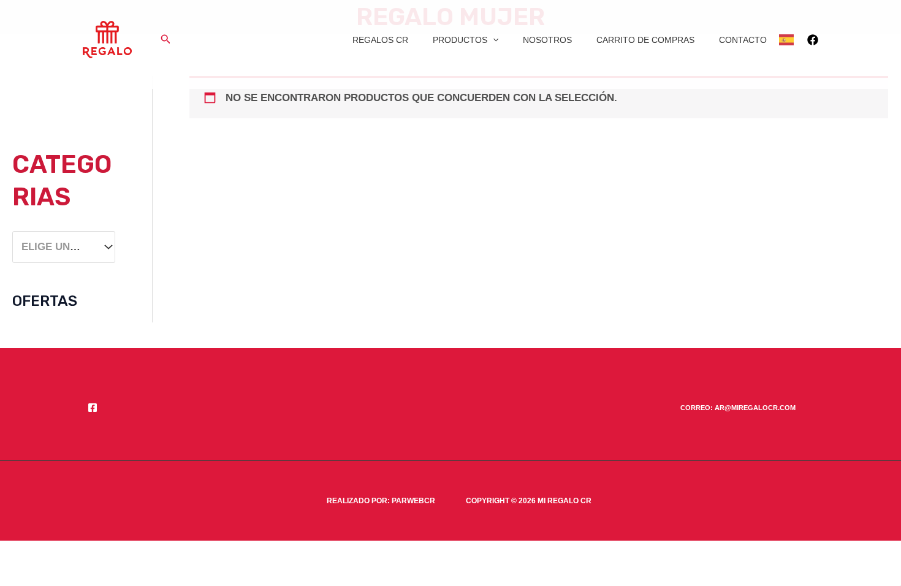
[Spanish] (787, 39)
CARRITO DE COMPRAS (645, 40)
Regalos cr (380, 40)
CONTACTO (743, 40)
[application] (492, 40)
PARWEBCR (413, 501)
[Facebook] (812, 39)
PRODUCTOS (460, 40)
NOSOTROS (547, 40)
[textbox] (57, 247)
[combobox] (63, 247)
